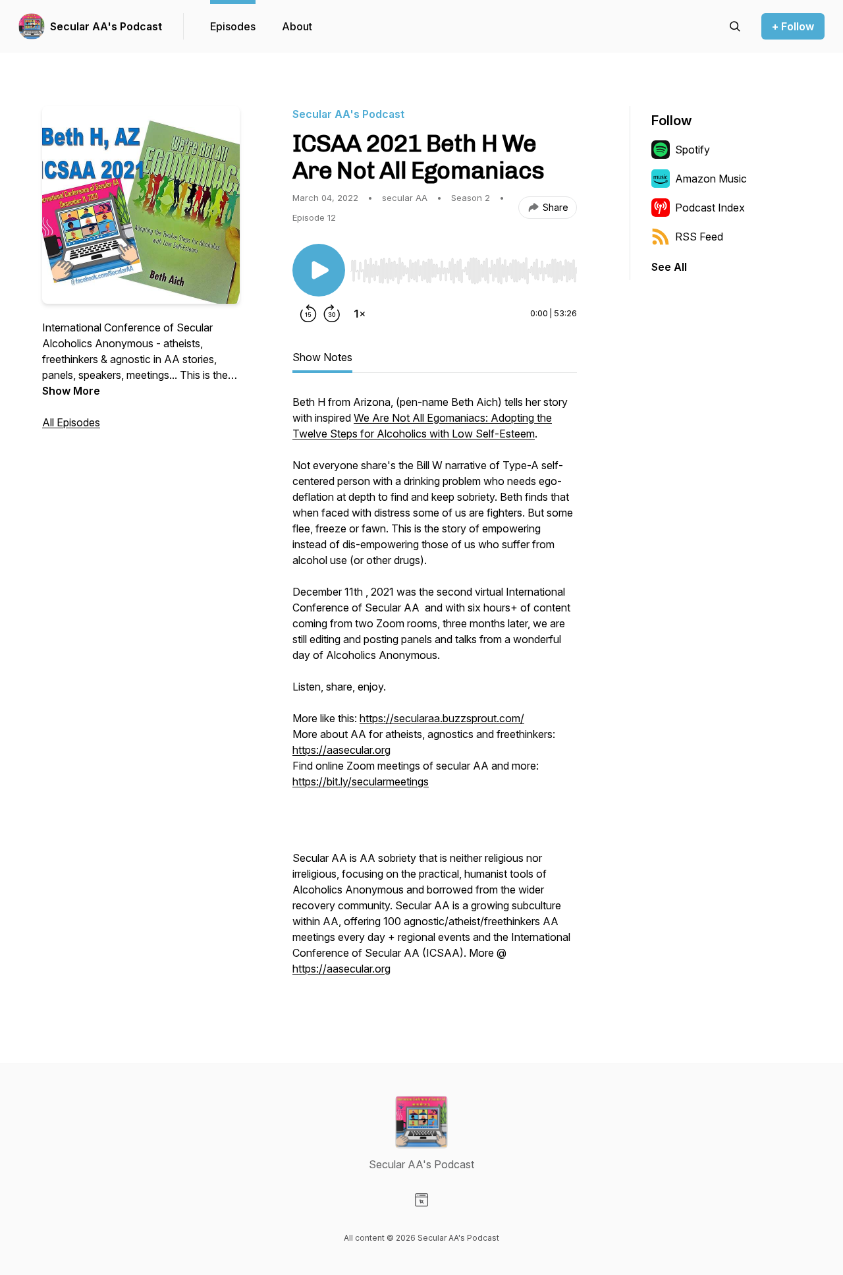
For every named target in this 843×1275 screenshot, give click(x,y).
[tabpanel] (434, 692)
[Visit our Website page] (421, 1199)
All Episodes (71, 422)
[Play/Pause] (318, 270)
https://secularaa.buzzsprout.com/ (442, 718)
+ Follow (793, 26)
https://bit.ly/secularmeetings (360, 781)
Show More (71, 390)
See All (669, 266)
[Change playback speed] (359, 313)
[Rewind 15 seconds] (308, 313)
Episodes (233, 26)
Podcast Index (710, 207)
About (297, 26)
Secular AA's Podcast (106, 26)
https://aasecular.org (341, 749)
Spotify (692, 149)
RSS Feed (699, 236)
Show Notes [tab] (322, 357)
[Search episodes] (735, 26)
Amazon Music (711, 178)
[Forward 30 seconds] (332, 313)
